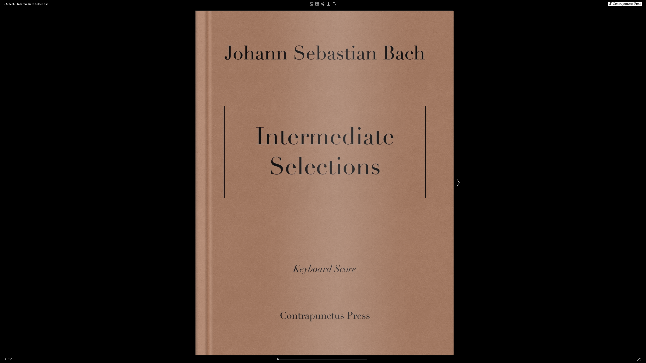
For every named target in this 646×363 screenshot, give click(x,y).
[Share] (322, 4)
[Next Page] (458, 182)
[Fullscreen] (638, 359)
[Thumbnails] (317, 4)
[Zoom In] (334, 4)
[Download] (328, 4)
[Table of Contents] (311, 4)
